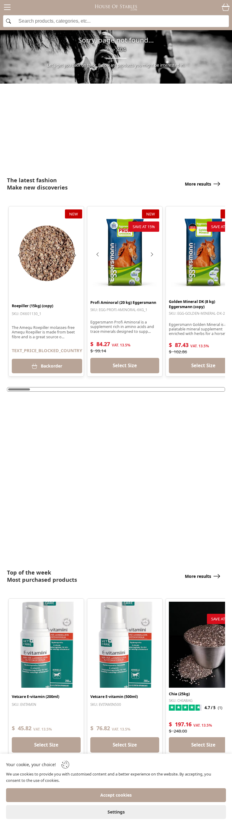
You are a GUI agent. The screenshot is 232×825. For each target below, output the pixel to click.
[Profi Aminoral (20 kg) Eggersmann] (124, 252)
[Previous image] (19, 255)
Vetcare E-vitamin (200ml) (35, 696)
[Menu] (7, 8)
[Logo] (116, 7)
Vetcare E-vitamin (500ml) (114, 696)
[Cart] (226, 7)
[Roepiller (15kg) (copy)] (47, 253)
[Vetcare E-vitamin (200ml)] (46, 645)
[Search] (116, 21)
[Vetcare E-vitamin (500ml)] (124, 645)
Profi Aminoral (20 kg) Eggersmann (123, 302)
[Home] (108, 49)
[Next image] (75, 255)
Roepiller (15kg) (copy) (32, 305)
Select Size (125, 365)
